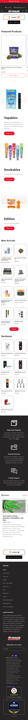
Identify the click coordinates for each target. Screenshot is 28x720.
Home (4, 569)
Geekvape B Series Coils (6, 391)
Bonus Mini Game (7, 583)
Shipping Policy (7, 603)
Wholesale (5, 593)
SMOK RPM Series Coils (20, 372)
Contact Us (6, 586)
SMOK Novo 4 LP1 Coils (20, 391)
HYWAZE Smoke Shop (14, 709)
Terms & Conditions (8, 606)
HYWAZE (15, 716)
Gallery (5, 579)
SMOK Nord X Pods (19, 321)
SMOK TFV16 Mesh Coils (6, 353)
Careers (5, 596)
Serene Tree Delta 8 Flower (21, 300)
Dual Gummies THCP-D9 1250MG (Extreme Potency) (6, 301)
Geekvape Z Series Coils (20, 353)
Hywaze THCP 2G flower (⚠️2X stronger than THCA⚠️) (11, 68)
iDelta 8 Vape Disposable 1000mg (6, 280)
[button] (2, 10)
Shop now (9, 133)
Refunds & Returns (8, 600)
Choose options (13, 75)
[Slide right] (17, 81)
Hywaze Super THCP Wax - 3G (21, 258)
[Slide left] (10, 81)
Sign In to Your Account (14, 557)
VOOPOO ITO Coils (5, 372)
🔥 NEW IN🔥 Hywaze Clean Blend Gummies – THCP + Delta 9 (6, 259)
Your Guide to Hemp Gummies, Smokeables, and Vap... (13, 518)
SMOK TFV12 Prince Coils (7, 409)
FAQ (4, 590)
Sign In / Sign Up (14, 22)
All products (6, 573)
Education (5, 576)
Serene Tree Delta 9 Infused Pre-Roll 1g (5, 322)
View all (14, 329)
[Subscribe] (23, 649)
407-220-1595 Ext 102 (11, 684)
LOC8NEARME (15, 705)
